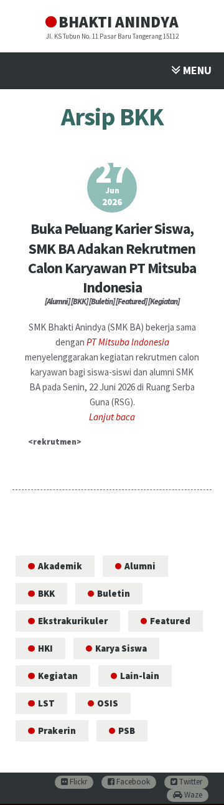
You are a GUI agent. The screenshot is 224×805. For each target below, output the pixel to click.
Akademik (60, 566)
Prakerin (57, 730)
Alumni (140, 566)
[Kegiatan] (163, 301)
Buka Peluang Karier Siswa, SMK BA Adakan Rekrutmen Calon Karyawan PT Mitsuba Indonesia (112, 258)
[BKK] (79, 301)
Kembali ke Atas (199, 784)
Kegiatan (58, 676)
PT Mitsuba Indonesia (127, 342)
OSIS (107, 703)
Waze (192, 794)
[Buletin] (101, 301)
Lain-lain (139, 676)
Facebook (132, 781)
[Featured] (131, 301)
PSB (126, 730)
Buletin (113, 593)
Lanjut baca (112, 417)
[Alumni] (57, 301)
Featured (170, 621)
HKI (45, 648)
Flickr (77, 781)
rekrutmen (55, 441)
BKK (46, 593)
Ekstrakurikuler (73, 621)
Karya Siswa (121, 648)
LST (46, 703)
